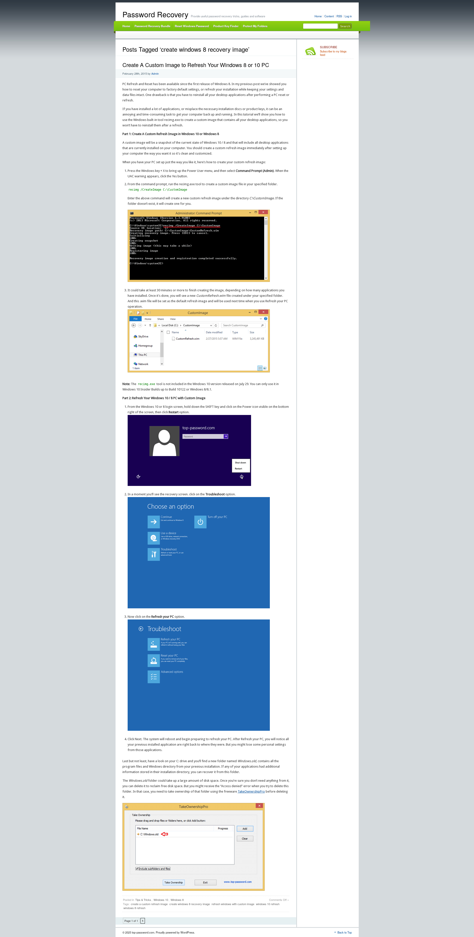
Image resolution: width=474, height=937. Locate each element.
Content (329, 16)
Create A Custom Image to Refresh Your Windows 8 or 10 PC (195, 65)
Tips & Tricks (143, 900)
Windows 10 (161, 900)
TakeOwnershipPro (251, 791)
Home (318, 16)
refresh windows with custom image (233, 904)
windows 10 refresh (267, 904)
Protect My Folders (255, 26)
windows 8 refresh (134, 908)
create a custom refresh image (149, 904)
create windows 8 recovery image (189, 904)
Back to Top (344, 932)
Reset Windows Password (192, 26)
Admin (155, 73)
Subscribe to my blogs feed (333, 51)
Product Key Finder (225, 26)
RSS (339, 16)
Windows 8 (177, 900)
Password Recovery (155, 14)
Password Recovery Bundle (152, 26)
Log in (348, 16)
